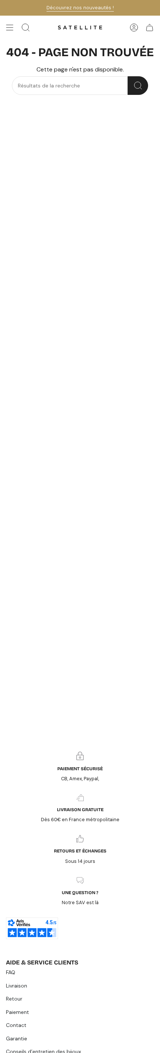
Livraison (16, 985)
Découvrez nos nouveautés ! (80, 7)
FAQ (10, 972)
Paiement (17, 1012)
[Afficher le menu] (9, 27)
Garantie (16, 1038)
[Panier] (149, 27)
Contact (16, 1025)
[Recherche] (138, 85)
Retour (14, 998)
